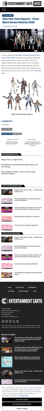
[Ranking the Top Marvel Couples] (6, 221)
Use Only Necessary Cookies (22, 404)
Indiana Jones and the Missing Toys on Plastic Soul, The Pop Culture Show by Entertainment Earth (28, 349)
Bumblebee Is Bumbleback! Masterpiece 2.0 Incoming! (19, 166)
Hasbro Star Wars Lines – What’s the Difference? (28, 191)
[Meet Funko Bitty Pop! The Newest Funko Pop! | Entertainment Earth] (6, 367)
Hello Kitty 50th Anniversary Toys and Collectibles (27, 199)
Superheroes (32, 287)
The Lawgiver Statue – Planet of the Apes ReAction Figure (18, 173)
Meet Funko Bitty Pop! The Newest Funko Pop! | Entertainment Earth (27, 358)
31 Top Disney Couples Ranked (26, 225)
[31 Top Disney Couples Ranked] (6, 230)
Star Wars (11, 291)
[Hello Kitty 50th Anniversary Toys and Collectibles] (6, 203)
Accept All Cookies (22, 399)
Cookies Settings (21, 408)
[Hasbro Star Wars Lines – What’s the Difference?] (6, 194)
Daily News (17, 134)
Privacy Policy (24, 395)
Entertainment (24, 291)
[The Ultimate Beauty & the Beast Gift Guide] (6, 277)
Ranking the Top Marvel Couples (26, 216)
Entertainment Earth (10, 26)
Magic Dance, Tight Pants (12, 160)
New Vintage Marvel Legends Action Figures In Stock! (32, 143)
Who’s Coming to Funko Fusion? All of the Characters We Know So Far (28, 208)
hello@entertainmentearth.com (10, 310)
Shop (35, 291)
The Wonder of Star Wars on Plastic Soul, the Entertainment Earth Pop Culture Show (28, 339)
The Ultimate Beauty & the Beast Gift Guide (28, 273)
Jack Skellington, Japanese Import (12, 142)
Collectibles (6, 129)
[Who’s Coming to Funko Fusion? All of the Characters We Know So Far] (6, 212)
